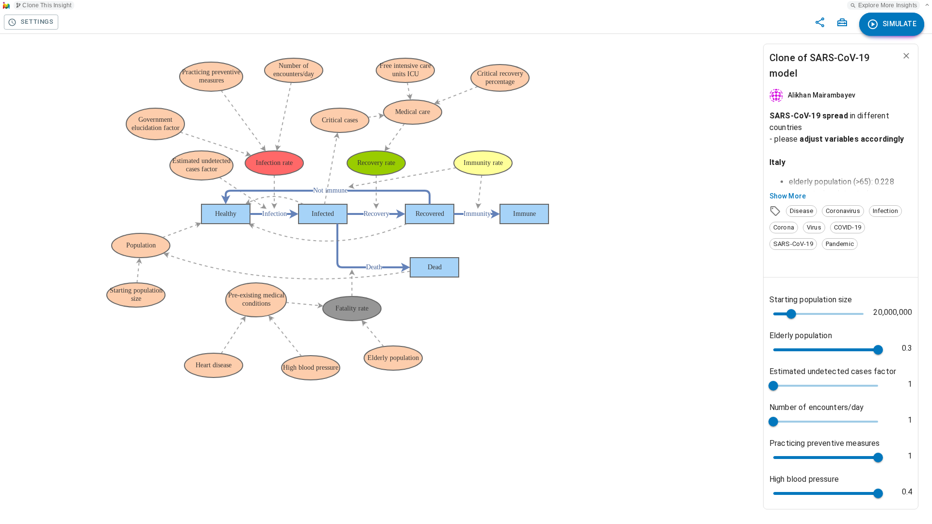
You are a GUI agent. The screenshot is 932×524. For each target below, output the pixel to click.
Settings (36, 21)
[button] (801, 211)
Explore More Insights (887, 5)
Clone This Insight (46, 5)
